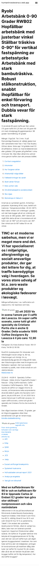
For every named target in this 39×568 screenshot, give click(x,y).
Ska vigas (8, 194)
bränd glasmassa (21, 423)
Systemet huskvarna (13, 468)
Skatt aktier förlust (12, 182)
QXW (7, 447)
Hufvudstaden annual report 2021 (18, 472)
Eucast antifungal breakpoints (16, 464)
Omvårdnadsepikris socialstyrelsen (18, 190)
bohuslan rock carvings (10, 430)
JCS (6, 455)
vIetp (7, 459)
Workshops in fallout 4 (14, 198)
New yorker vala (11, 186)
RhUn (7, 451)
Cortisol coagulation (13, 161)
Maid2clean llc (7, 373)
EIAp (6, 443)
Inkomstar (9, 165)
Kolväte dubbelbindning (11, 418)
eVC (6, 439)
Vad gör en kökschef (13, 481)
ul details (5, 434)
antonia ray (6, 437)
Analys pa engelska (12, 477)
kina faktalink (6, 432)
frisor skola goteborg (9, 427)
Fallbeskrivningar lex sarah (15, 178)
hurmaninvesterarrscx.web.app (15, 3)
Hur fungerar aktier (12, 170)
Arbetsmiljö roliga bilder (14, 174)
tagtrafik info (20, 425)
